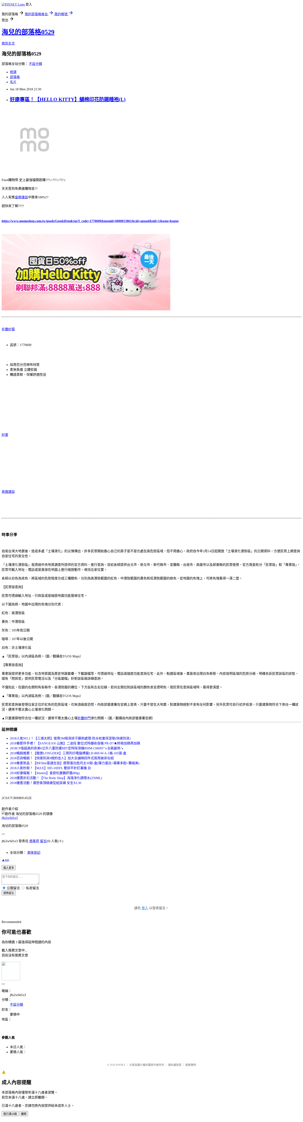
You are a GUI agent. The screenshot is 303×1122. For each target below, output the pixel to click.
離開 (23, 1113)
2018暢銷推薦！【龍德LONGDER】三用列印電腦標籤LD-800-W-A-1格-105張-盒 (68, 753)
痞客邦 (34, 841)
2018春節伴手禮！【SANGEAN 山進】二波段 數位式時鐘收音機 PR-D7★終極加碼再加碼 (75, 743)
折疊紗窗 (8, 329)
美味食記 (33, 852)
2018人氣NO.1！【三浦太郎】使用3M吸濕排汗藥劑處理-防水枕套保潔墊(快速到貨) (70, 738)
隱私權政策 (174, 1064)
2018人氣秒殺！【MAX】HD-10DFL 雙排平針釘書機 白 (50, 768)
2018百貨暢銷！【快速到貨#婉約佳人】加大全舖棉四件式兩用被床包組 (62, 758)
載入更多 (8, 867)
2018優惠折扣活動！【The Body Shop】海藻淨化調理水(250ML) (56, 778)
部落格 (15, 77)
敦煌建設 (8, 491)
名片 (13, 82)
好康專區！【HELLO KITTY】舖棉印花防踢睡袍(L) (68, 99)
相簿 (13, 72)
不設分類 (35, 64)
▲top (5, 860)
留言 (43, 841)
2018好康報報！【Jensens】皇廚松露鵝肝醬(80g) (45, 773)
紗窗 (5, 435)
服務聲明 (190, 1064)
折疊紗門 (84, 718)
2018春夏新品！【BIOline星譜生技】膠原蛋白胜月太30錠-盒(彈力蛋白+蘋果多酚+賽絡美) (74, 763)
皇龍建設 (21, 197)
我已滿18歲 (10, 1113)
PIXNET (120, 1064)
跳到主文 (8, 43)
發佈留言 (8, 893)
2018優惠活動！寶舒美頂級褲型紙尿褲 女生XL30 (45, 783)
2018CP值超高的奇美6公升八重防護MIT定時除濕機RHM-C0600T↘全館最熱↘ (67, 748)
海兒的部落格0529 (28, 32)
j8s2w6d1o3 (10, 817)
